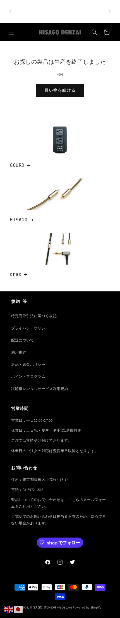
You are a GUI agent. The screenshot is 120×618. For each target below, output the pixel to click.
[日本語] (18, 609)
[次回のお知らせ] (110, 11)
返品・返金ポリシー (28, 364)
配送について (22, 340)
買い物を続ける (60, 90)
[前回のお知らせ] (10, 11)
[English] (9, 609)
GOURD (17, 165)
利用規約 (18, 352)
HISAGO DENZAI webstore (51, 607)
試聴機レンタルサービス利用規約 (39, 388)
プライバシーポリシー (30, 328)
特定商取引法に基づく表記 (34, 315)
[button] (11, 32)
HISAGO (19, 219)
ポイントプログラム (28, 376)
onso (15, 274)
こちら (74, 499)
